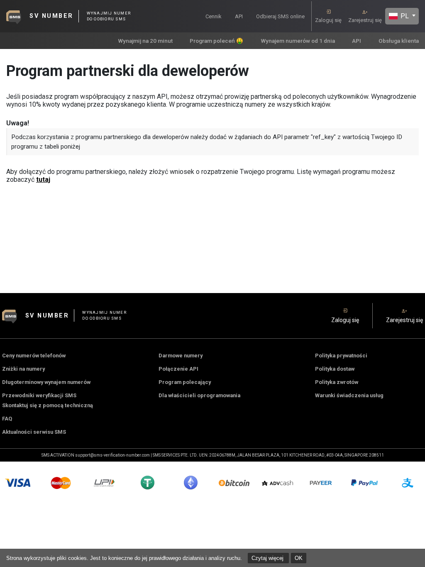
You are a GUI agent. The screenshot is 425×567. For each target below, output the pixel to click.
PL (404, 16)
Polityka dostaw (334, 369)
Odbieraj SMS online (280, 16)
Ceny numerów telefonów (34, 355)
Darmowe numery (181, 355)
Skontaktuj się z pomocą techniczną (47, 405)
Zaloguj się (328, 20)
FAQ (7, 418)
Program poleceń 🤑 (216, 40)
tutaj (43, 179)
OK (299, 558)
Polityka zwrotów (336, 382)
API (239, 16)
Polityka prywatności (341, 355)
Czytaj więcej (268, 558)
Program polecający (185, 382)
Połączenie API (178, 369)
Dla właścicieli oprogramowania (199, 395)
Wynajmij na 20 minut (145, 40)
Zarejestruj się (365, 20)
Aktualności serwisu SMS (34, 432)
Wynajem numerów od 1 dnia (298, 40)
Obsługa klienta (399, 40)
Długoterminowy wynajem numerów (46, 382)
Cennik (213, 16)
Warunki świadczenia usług (349, 395)
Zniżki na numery (23, 369)
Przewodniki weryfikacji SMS (39, 395)
